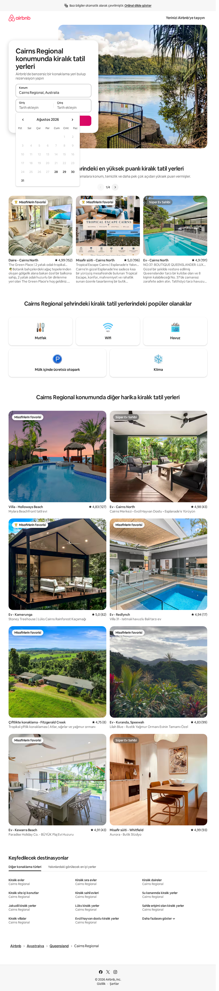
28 (56, 172)
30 (73, 172)
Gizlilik (101, 984)
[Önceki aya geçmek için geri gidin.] (23, 119)
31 (22, 181)
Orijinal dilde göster (137, 5)
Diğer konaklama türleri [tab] (25, 867)
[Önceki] (100, 187)
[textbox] (34, 107)
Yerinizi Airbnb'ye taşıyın (185, 18)
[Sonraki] (115, 187)
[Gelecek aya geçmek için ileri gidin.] (72, 119)
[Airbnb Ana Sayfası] (19, 18)
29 (64, 172)
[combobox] (53, 92)
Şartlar (114, 984)
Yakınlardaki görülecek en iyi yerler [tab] (72, 867)
